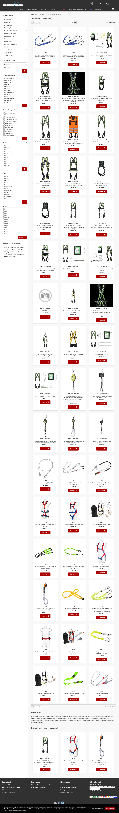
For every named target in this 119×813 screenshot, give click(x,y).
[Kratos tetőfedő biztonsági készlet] (45, 392)
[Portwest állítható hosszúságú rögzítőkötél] (73, 478)
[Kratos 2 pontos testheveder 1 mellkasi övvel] (45, 179)
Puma (6, 146)
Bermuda (7, 94)
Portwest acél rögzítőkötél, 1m (45, 483)
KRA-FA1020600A (73, 96)
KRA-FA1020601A (101, 308)
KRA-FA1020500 (45, 96)
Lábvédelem (8, 123)
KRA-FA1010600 (45, 352)
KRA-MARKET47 (45, 308)
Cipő (6, 102)
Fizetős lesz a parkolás (38, 787)
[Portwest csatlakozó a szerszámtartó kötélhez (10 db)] (45, 562)
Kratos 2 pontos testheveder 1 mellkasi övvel (45, 184)
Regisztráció (103, 4)
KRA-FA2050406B (73, 394)
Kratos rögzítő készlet (101, 354)
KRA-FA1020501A (45, 267)
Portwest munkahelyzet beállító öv (45, 652)
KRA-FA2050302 (73, 439)
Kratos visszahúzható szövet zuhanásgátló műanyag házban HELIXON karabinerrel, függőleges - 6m (73, 398)
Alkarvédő (8, 86)
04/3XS (7, 217)
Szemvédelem (8, 39)
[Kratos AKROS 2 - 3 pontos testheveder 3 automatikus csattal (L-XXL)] (73, 221)
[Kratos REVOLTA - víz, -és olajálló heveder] (73, 350)
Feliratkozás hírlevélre (66, 792)
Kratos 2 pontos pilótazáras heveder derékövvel (101, 99)
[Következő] (37, 22)
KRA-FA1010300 (102, 139)
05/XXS (7, 219)
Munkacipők (7, 28)
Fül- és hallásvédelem (10, 30)
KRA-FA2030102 (102, 439)
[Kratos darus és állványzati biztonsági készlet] (101, 264)
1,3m (6, 231)
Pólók (90, 9)
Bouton (7, 158)
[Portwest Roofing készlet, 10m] (73, 647)
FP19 (45, 522)
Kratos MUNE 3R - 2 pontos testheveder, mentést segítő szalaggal (45, 355)
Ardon (6, 156)
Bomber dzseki (9, 98)
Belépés (112, 4)
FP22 (73, 480)
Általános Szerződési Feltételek (11, 787)
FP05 (45, 480)
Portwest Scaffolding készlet (45, 693)
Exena (7, 152)
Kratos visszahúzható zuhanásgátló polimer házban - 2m (73, 442)
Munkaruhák (8, 25)
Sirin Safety (8, 166)
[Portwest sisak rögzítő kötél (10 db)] (73, 689)
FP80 (45, 606)
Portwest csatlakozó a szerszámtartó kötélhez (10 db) (45, 567)
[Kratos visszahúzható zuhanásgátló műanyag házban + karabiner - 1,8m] (45, 437)
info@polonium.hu (99, 793)
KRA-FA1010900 (73, 308)
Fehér (6, 178)
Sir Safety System (10, 154)
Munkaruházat (9, 127)
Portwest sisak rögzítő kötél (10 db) (73, 693)
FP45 (45, 564)
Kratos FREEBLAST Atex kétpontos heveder (73, 311)
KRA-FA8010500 (102, 53)
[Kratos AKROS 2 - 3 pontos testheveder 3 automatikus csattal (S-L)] (101, 221)
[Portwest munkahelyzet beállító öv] (45, 647)
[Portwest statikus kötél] (101, 689)
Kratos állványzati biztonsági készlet (73, 269)
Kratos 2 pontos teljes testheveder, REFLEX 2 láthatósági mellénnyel (73, 142)
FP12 (73, 759)
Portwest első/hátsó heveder (101, 566)
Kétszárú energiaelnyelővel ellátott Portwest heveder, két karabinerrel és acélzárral (73, 56)
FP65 (101, 522)
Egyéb (6, 47)
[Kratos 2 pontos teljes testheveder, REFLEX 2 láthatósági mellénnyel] (73, 137)
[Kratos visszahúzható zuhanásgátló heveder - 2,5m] (101, 392)
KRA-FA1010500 (45, 181)
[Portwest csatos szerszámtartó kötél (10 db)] (73, 562)
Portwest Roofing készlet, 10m (73, 652)
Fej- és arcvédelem (10, 33)
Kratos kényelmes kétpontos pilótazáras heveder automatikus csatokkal (101, 312)
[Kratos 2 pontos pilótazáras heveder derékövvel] (101, 94)
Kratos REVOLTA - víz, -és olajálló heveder (73, 355)
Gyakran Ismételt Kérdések (68, 787)
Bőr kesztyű (8, 100)
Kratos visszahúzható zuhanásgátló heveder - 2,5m (101, 396)
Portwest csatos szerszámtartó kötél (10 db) (73, 567)
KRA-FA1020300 (73, 181)
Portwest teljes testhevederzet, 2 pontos (73, 761)
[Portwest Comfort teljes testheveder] (73, 520)
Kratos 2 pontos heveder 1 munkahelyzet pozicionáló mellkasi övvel (45, 99)
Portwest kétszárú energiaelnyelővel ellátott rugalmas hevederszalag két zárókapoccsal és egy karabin (101, 609)
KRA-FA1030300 (73, 139)
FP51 (73, 53)
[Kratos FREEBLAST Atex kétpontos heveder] (73, 306)
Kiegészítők (8, 55)
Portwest (7, 150)
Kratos (7, 162)
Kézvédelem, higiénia (10, 44)
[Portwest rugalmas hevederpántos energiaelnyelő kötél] (101, 647)
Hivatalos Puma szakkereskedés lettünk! (43, 785)
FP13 (101, 564)
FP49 (73, 691)
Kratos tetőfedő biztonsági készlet (45, 396)
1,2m (6, 229)
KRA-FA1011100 (102, 223)
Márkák (53, 9)
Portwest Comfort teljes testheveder (73, 524)
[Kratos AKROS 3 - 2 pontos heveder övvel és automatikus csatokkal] (45, 264)
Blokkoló (7, 96)
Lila (6, 184)
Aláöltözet (8, 82)
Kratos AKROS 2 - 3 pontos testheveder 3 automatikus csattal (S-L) (102, 227)
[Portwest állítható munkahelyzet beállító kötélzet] (101, 478)
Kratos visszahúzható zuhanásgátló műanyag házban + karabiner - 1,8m (45, 442)
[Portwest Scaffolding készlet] (45, 689)
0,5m (6, 213)
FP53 (101, 649)
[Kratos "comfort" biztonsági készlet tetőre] (101, 51)
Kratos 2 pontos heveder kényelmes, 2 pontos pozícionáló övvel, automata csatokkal (73, 100)
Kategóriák (43, 9)
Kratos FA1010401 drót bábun (45, 311)
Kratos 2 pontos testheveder (101, 142)
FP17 (73, 522)
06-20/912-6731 (96, 791)
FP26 (101, 480)
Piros (6, 188)
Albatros (7, 148)
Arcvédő (7, 88)
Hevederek (8, 52)
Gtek (6, 160)
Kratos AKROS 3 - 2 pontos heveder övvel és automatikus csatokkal (45, 269)
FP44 (73, 564)
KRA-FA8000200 (73, 267)
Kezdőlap (20, 9)
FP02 (73, 606)
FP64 (45, 691)
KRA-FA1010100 (45, 223)
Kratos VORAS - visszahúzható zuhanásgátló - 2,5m (102, 442)
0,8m (6, 215)
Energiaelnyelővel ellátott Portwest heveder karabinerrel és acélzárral (45, 55)
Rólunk (4, 790)
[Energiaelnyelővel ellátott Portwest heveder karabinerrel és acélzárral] (45, 51)
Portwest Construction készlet (101, 524)
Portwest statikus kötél (101, 693)
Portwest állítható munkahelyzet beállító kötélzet (101, 483)
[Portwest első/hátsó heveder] (101, 562)
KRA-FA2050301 (45, 439)
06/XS (6, 221)
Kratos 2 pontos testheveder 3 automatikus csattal (101, 184)
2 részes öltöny (9, 78)
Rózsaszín (8, 190)
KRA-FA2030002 (102, 394)
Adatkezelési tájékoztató (9, 785)
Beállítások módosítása (97, 808)
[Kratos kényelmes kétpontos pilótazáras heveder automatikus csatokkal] (101, 306)
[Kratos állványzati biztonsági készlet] (73, 264)
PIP (6, 164)
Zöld (6, 198)
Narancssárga (9, 186)
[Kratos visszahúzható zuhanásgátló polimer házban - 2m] (73, 437)
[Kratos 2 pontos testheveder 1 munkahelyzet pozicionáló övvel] (73, 179)
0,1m (6, 211)
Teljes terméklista (32, 9)
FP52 (101, 606)
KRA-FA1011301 (73, 352)
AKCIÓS (7, 68)
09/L (6, 227)
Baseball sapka (9, 92)
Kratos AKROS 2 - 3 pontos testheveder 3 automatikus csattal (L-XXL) (73, 227)
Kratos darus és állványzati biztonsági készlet (102, 269)
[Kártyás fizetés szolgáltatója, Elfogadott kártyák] (103, 797)
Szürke (7, 194)
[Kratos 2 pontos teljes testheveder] (45, 137)
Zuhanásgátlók (50, 14)
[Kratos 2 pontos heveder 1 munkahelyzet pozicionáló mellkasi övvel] (45, 94)
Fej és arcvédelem (10, 117)
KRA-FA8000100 (102, 352)
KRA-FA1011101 (73, 223)
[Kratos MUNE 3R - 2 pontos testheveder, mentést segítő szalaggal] (45, 350)
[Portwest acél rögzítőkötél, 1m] (45, 478)
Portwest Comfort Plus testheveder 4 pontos (45, 525)
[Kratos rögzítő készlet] (101, 350)
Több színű (8, 196)
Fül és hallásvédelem (11, 119)
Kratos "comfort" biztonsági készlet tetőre (101, 55)
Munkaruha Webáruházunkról (77, 9)
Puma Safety (8, 20)
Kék (6, 182)
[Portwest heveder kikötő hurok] (73, 604)
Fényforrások (8, 41)
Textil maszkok (9, 133)
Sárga (6, 192)
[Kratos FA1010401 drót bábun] (45, 306)
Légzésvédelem (9, 36)
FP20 (101, 691)
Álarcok (7, 84)
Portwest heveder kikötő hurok (73, 608)
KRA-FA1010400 (45, 139)
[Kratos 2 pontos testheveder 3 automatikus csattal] (101, 179)
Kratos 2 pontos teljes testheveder (45, 142)
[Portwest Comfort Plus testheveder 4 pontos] (45, 520)
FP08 (45, 649)
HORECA (7, 22)
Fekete (7, 180)
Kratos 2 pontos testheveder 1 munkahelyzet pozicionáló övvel (73, 184)
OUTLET (62, 9)
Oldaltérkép (63, 785)
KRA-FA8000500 (102, 267)
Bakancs (7, 90)
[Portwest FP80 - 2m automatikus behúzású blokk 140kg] (45, 604)
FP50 (45, 53)
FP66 (73, 649)
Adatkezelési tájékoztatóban (18, 809)
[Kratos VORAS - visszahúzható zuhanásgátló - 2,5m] (101, 437)
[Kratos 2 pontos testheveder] (101, 137)
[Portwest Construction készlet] (101, 520)
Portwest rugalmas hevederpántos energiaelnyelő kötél (101, 652)
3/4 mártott (8, 80)
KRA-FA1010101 (102, 181)
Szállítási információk (8, 792)
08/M (6, 225)
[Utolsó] (39, 22)
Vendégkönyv (64, 790)
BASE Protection (10, 113)
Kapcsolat (98, 9)
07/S (6, 223)
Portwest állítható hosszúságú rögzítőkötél (73, 483)
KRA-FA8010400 (45, 394)
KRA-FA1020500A (101, 96)
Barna (6, 176)
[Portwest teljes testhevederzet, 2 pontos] (73, 756)
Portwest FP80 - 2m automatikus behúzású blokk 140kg (45, 609)
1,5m (6, 233)
